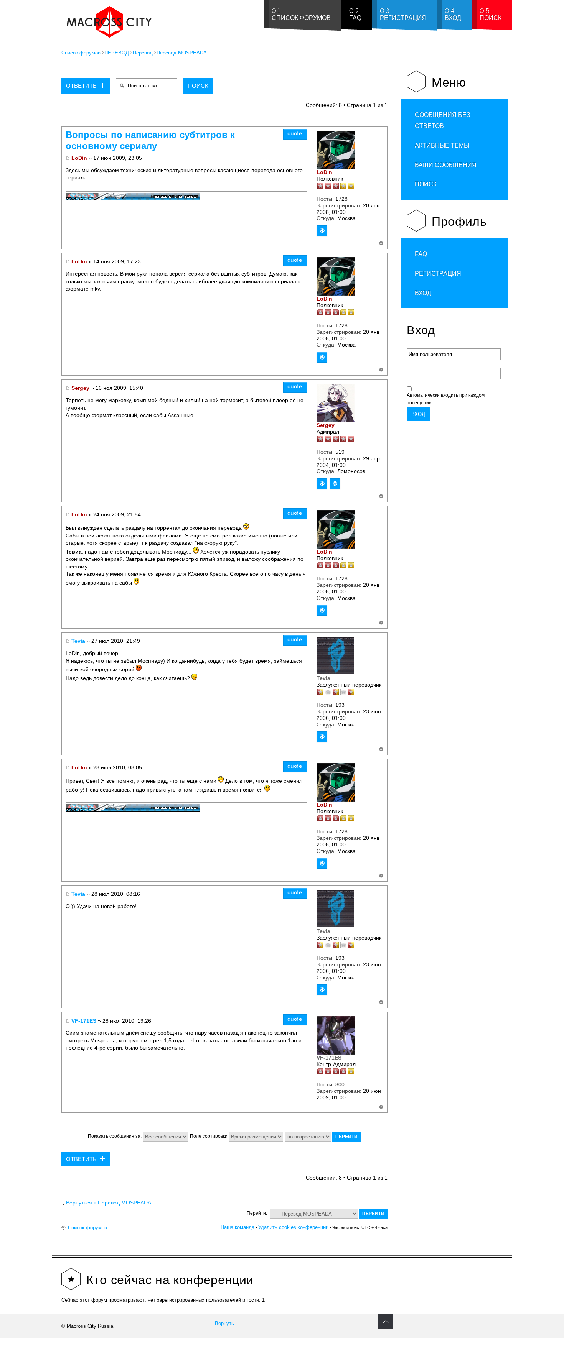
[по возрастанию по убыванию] (323, 1136)
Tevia (78, 641)
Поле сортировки (209, 1136)
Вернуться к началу (381, 243)
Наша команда (237, 1227)
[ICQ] (335, 484)
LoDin (79, 158)
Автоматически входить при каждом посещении (446, 399)
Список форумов (81, 53)
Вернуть (224, 1323)
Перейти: (257, 1213)
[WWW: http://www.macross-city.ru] (322, 231)
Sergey (80, 388)
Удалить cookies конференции (293, 1227)
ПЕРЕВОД (116, 53)
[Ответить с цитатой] (295, 134)
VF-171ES (83, 1021)
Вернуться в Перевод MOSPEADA (108, 1203)
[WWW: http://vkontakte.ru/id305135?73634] (322, 737)
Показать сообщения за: (115, 1136)
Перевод (143, 53)
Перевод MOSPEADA (182, 53)
